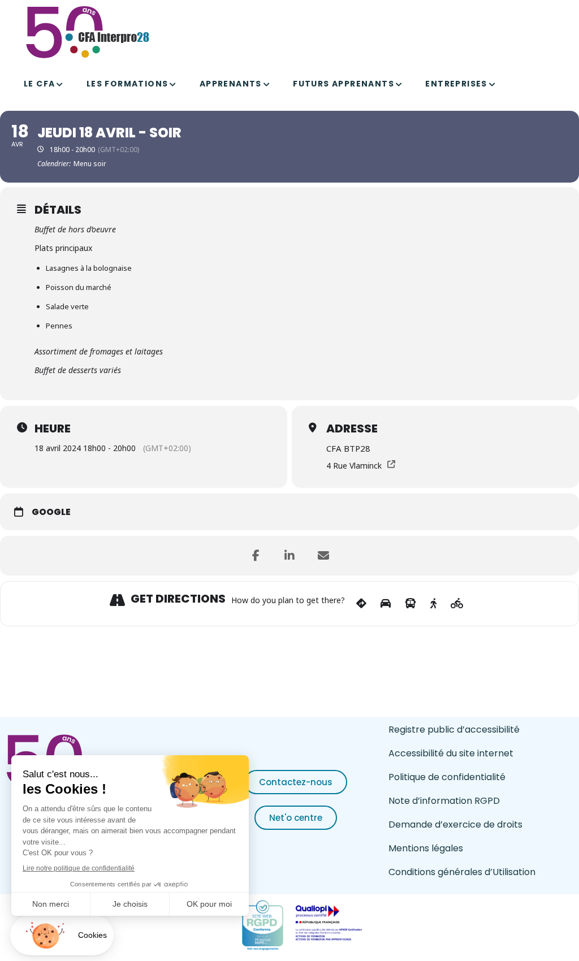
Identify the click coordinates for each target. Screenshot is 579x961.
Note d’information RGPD (444, 800)
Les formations (127, 83)
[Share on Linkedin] (289, 556)
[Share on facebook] (255, 556)
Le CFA (39, 83)
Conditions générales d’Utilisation (461, 871)
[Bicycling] (457, 603)
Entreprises (456, 83)
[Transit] (410, 603)
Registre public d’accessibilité (454, 729)
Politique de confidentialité (446, 776)
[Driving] (385, 603)
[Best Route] (361, 603)
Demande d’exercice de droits (455, 824)
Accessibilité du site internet (450, 753)
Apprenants (231, 83)
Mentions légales (425, 848)
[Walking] (433, 603)
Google (51, 512)
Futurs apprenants (343, 83)
